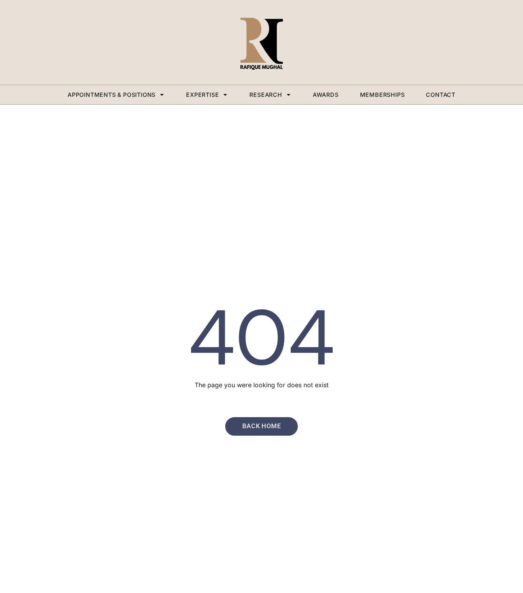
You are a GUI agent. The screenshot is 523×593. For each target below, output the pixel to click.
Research (265, 94)
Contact (440, 94)
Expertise (202, 94)
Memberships (382, 94)
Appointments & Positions (111, 94)
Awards (326, 94)
